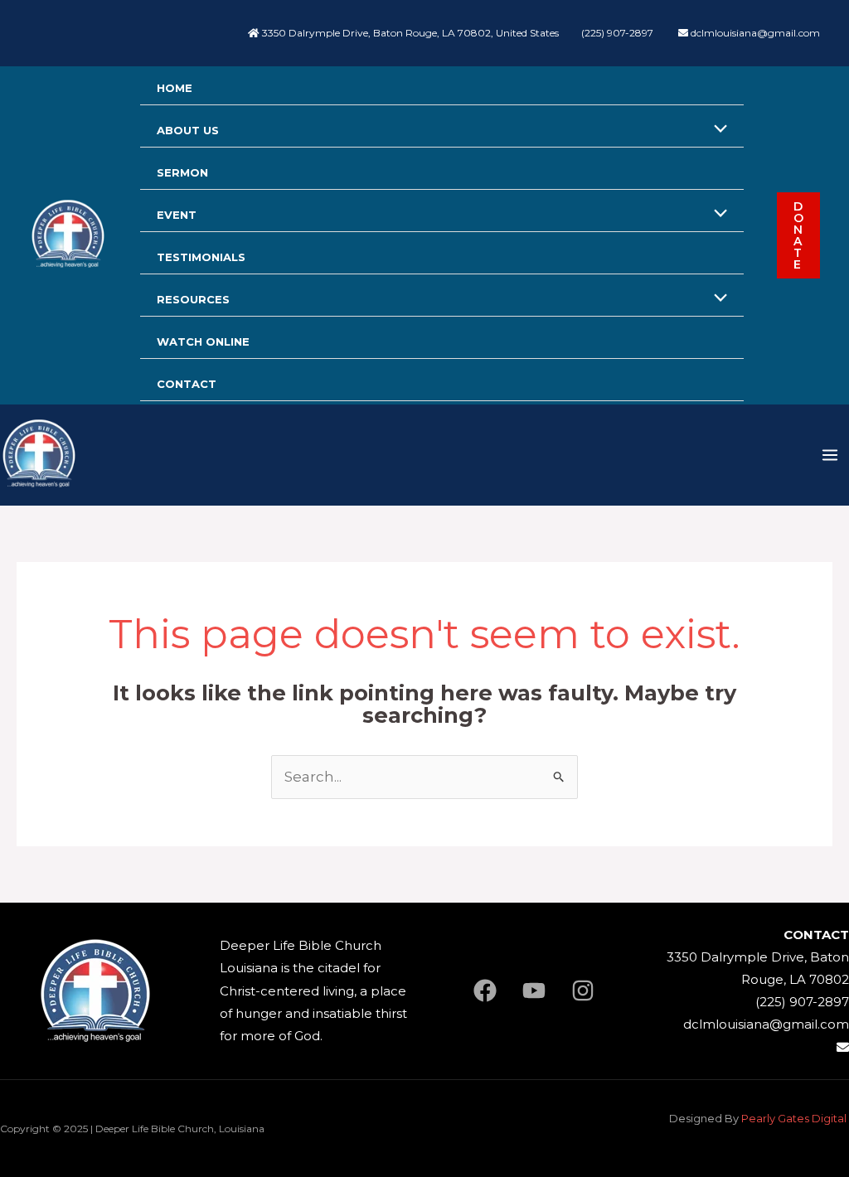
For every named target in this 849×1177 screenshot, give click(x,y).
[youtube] (534, 990)
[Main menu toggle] (830, 455)
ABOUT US (188, 130)
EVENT (176, 214)
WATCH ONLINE (203, 341)
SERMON (182, 172)
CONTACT (186, 383)
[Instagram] (582, 990)
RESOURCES (193, 299)
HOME (174, 87)
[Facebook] (485, 990)
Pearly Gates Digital (795, 1118)
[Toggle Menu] (716, 130)
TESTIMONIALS (201, 257)
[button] (798, 235)
